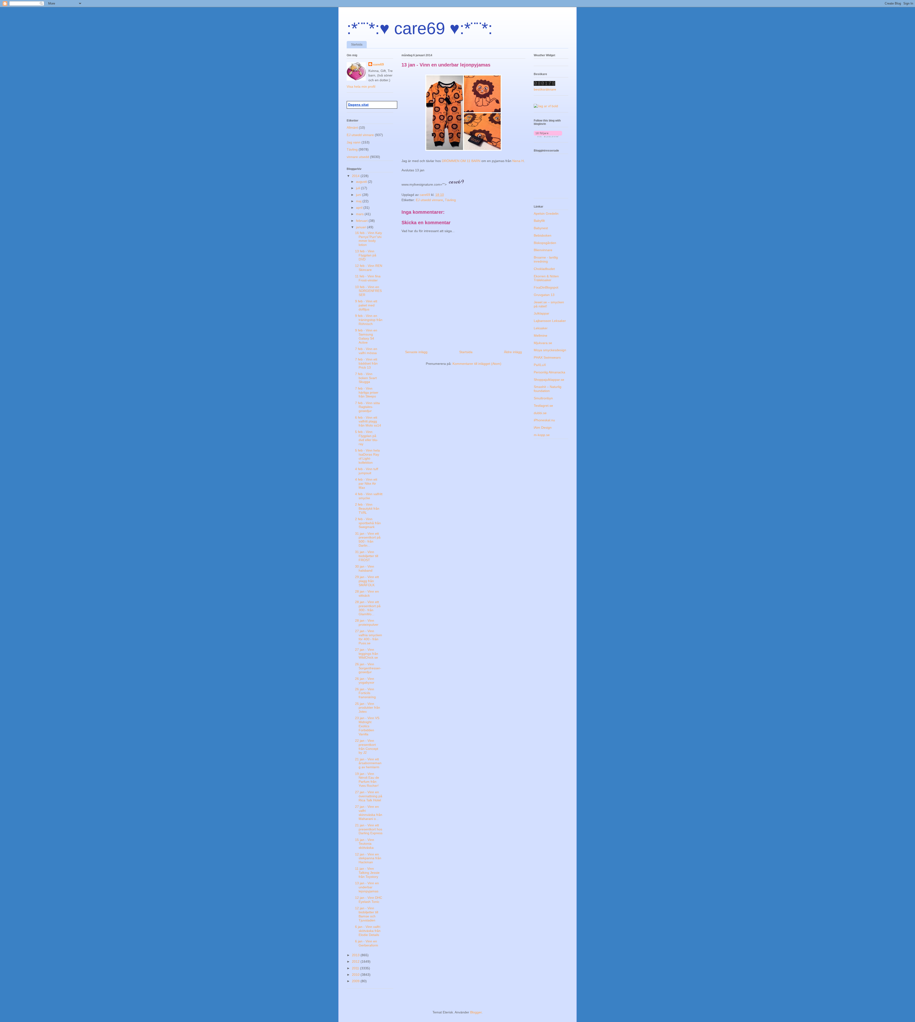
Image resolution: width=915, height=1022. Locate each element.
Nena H (518, 161)
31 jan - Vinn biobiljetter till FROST (366, 556)
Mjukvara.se (543, 343)
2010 (356, 974)
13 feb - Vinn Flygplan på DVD (365, 255)
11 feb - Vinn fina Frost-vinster (368, 278)
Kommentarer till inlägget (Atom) (476, 364)
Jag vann (354, 142)
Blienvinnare (543, 250)
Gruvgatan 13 (544, 295)
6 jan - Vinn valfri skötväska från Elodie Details (368, 931)
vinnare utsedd (358, 157)
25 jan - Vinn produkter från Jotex (367, 708)
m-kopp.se (542, 435)
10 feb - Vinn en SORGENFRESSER (368, 291)
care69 (378, 64)
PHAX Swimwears (547, 357)
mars (360, 214)
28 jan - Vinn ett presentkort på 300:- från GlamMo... (368, 608)
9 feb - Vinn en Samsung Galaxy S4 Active (366, 336)
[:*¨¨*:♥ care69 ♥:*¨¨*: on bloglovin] (548, 136)
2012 (356, 961)
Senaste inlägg (416, 352)
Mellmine (540, 335)
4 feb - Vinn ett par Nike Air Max (366, 483)
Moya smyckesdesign (550, 350)
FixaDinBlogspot (546, 287)
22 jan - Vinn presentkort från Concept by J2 (366, 746)
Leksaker (541, 328)
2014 (356, 176)
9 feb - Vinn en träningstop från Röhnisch (368, 320)
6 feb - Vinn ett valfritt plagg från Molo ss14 (368, 421)
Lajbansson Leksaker (550, 321)
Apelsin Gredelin (546, 213)
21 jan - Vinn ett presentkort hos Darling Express (368, 829)
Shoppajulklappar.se (549, 379)
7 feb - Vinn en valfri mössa (366, 351)
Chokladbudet (544, 269)
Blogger (476, 1012)
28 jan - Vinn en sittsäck (367, 593)
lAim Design (543, 427)
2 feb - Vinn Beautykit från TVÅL (367, 508)
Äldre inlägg (513, 352)
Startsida (356, 44)
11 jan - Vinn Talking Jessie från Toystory (367, 873)
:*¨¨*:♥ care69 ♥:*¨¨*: (420, 28)
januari (361, 227)
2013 (356, 955)
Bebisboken (542, 235)
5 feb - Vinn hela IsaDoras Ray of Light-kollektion (367, 456)
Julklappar (541, 313)
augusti (362, 181)
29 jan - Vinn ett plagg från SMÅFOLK (367, 581)
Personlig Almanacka (549, 372)
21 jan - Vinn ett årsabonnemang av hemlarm (368, 763)
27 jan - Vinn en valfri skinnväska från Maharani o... (368, 812)
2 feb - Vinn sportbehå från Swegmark (368, 523)
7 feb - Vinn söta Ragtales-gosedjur (367, 407)
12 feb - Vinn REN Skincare (368, 268)
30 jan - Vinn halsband (364, 568)
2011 (356, 968)
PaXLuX (540, 365)
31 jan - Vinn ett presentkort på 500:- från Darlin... (368, 539)
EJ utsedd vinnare (429, 200)
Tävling (450, 200)
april (359, 207)
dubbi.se (540, 413)
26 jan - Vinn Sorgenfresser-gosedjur (368, 668)
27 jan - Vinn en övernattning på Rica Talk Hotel (368, 796)
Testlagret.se (543, 405)
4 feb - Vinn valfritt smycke (368, 496)
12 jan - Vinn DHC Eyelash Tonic (368, 900)
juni (359, 195)
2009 (356, 981)
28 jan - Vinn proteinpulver (366, 622)
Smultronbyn (543, 398)
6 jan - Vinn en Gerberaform (366, 943)
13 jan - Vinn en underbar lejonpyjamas (367, 887)
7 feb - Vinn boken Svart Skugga (366, 378)
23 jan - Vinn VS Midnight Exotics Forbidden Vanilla (367, 726)
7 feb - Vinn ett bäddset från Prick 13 (366, 363)
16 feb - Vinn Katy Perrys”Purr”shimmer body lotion (368, 239)
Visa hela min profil (361, 86)
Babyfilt (539, 221)
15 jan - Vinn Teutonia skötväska (364, 844)
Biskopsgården (545, 243)
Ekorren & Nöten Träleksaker (546, 278)
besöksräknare (545, 89)
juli (358, 188)
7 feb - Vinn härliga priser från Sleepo (366, 392)
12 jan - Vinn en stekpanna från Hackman (368, 858)
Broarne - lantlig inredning (546, 259)
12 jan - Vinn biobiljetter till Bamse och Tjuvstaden (366, 914)
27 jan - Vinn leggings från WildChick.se (366, 654)
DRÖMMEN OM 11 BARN (461, 161)
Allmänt (352, 127)
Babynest (541, 228)
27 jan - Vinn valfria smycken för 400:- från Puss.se (368, 637)
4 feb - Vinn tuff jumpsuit (366, 471)
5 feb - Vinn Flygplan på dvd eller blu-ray (366, 438)
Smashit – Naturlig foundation (547, 389)
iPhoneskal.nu (544, 420)
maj (359, 201)
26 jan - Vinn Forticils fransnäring (365, 693)
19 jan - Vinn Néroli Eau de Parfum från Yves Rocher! (367, 780)
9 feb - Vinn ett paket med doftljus (366, 305)
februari (362, 221)
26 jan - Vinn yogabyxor (364, 681)
